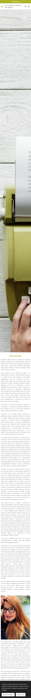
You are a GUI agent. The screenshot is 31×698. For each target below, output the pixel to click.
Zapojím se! (17, 1)
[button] (25, 6)
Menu (28, 6)
